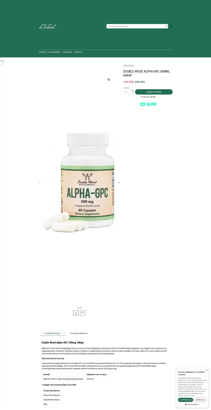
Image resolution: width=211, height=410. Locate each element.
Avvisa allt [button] (200, 400)
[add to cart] (171, 26)
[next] (118, 182)
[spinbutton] (129, 92)
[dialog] (192, 388)
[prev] (39, 182)
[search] (166, 26)
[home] (47, 26)
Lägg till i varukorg (153, 92)
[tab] (53, 333)
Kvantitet (126, 88)
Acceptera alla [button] (186, 400)
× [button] (206, 370)
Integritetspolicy (189, 395)
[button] (132, 90)
